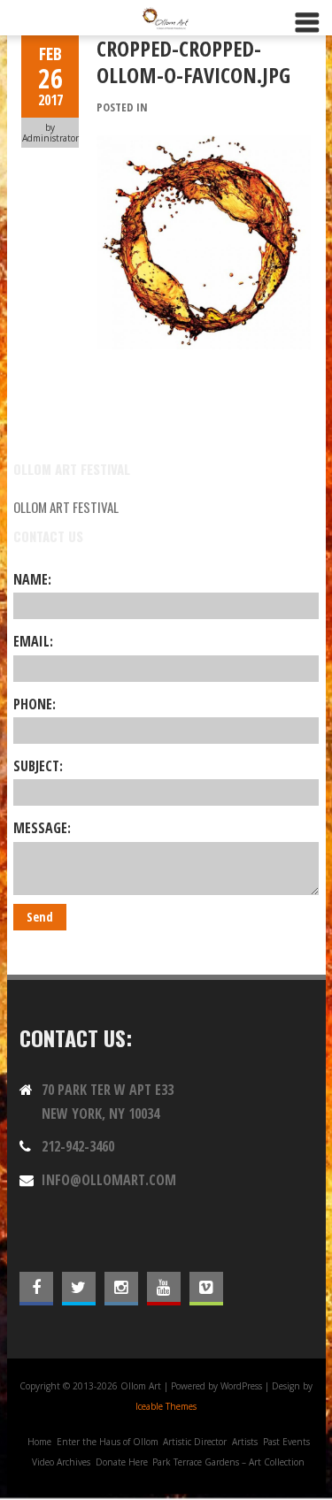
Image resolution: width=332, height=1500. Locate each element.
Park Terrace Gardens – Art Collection (228, 1462)
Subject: (38, 766)
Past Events (286, 1441)
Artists (245, 1441)
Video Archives (61, 1462)
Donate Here (122, 1462)
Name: (32, 579)
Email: (33, 641)
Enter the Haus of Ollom (107, 1441)
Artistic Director (195, 1441)
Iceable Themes (166, 1406)
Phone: (34, 704)
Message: (42, 828)
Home (39, 1441)
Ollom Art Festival (66, 507)
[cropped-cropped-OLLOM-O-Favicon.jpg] (203, 145)
